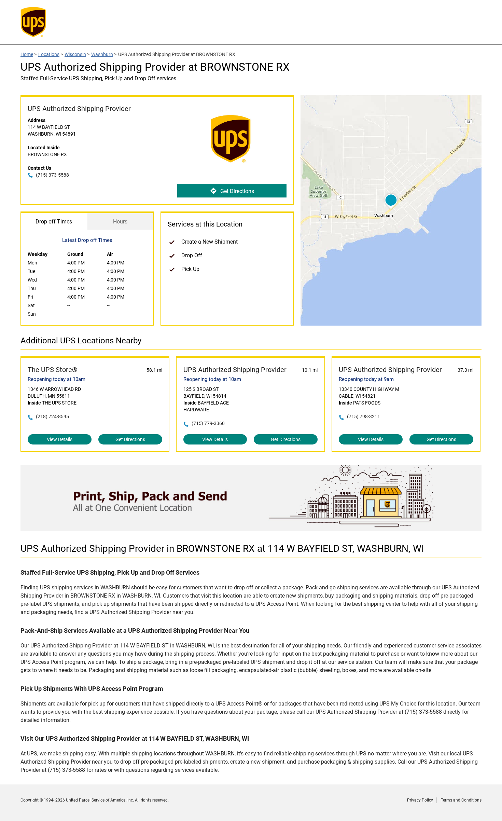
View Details (59, 439)
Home (26, 54)
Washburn (102, 54)
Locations (48, 54)
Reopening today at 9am (366, 379)
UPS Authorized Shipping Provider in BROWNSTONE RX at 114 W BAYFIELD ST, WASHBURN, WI (222, 548)
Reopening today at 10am (56, 379)
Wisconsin (75, 54)
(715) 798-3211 (363, 416)
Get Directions (237, 191)
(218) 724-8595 (52, 416)
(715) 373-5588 (52, 175)
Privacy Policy (420, 800)
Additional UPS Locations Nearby (80, 340)
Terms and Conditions (461, 800)
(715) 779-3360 (208, 423)
